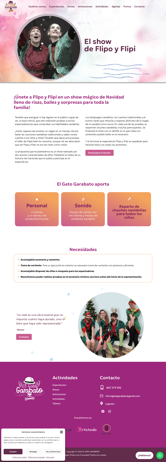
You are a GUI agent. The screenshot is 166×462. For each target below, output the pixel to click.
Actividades (102, 6)
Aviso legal (50, 457)
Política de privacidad (36, 457)
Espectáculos (56, 6)
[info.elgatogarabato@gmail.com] (120, 396)
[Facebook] (103, 411)
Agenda (116, 6)
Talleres (56, 403)
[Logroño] (107, 404)
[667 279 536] (110, 387)
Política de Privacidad (79, 455)
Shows (71, 6)
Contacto (139, 6)
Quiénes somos (37, 6)
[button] (61, 432)
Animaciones (85, 6)
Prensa (127, 6)
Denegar (33, 451)
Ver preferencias (53, 451)
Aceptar (13, 451)
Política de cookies (19, 457)
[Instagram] (110, 411)
